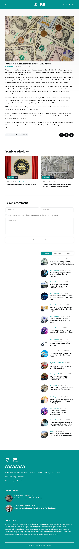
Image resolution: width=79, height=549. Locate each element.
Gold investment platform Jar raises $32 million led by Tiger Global (60, 320)
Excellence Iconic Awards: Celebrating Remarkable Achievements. (59, 412)
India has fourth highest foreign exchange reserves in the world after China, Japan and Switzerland (62, 263)
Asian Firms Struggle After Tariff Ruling (28, 498)
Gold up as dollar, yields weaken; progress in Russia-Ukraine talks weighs (61, 309)
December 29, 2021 (65, 270)
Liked (68, 253)
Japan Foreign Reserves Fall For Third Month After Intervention (61, 434)
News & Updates (55, 397)
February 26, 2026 (33, 495)
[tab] (46, 253)
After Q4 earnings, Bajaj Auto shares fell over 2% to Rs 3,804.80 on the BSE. (60, 286)
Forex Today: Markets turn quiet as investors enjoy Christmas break (61, 355)
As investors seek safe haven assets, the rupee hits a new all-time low (57, 186)
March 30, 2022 (64, 305)
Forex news (9, 66)
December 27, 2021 (65, 420)
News (25, 495)
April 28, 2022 (64, 282)
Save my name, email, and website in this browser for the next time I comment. (33, 215)
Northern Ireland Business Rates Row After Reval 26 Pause (34, 508)
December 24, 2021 (63, 351)
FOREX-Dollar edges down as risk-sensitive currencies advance (61, 388)
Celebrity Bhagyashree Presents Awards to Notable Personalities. (61, 331)
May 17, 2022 (46, 181)
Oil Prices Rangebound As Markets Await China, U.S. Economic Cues (59, 378)
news (16, 134)
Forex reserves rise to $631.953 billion (21, 185)
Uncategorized (54, 374)
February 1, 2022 (63, 259)
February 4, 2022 (65, 316)
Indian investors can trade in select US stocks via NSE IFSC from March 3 (61, 297)
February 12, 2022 (12, 181)
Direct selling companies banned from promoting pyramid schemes (61, 274)
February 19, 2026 (29, 505)
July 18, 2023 (63, 408)
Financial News (54, 270)
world (24, 134)
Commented (57, 253)
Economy (52, 362)
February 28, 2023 (65, 374)
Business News (54, 328)
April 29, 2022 (64, 339)
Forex (9, 134)
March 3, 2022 (64, 293)
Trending (46, 253)
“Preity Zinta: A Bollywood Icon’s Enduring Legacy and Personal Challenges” (61, 401)
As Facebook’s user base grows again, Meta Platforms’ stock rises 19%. (61, 343)
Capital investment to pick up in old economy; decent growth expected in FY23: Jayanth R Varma (61, 424)
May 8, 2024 (64, 397)
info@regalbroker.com (17, 477)
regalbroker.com (17, 481)
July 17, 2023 (63, 328)
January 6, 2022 (20, 66)
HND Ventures (47, 545)
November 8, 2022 (61, 431)
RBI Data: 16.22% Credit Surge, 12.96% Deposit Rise (60, 367)
